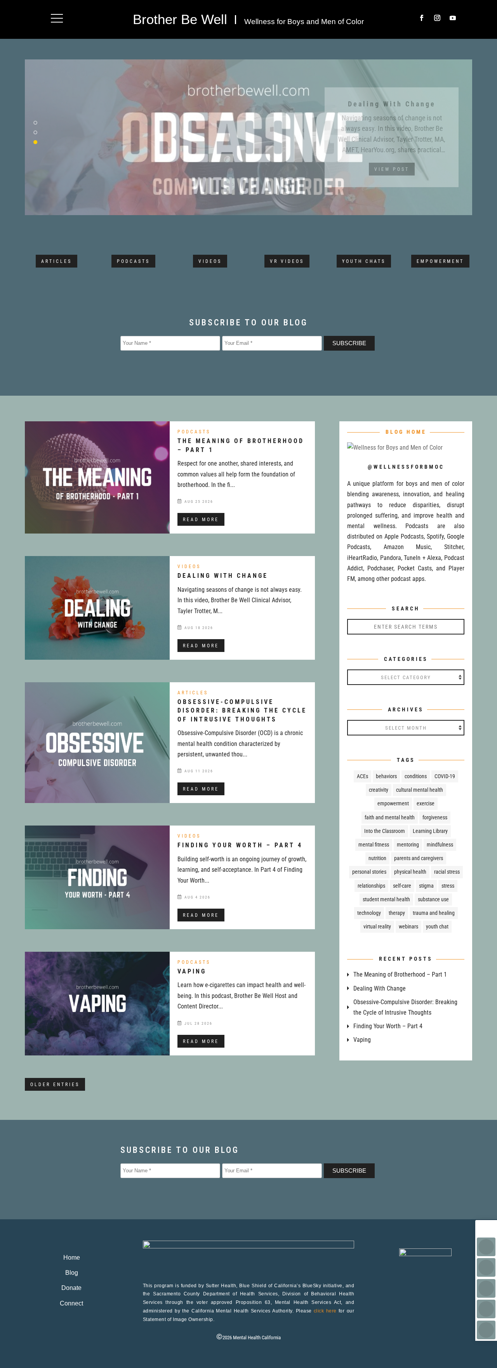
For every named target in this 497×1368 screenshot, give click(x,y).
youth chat (437, 926)
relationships (371, 886)
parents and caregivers (418, 858)
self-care (402, 886)
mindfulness (440, 844)
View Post (391, 184)
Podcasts (133, 261)
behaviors (386, 776)
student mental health (386, 899)
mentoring (408, 844)
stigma (426, 886)
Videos (210, 261)
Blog (71, 1272)
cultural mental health (419, 790)
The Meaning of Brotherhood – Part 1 (400, 974)
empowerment (393, 803)
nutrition (377, 858)
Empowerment (440, 261)
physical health (410, 872)
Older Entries (55, 1084)
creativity (378, 790)
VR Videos (287, 261)
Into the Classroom (384, 831)
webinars (408, 926)
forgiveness (434, 817)
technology (369, 913)
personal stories (369, 872)
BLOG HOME (406, 432)
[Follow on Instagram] (437, 18)
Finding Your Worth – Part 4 (239, 845)
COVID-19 (444, 776)
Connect (71, 1303)
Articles (56, 261)
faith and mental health (390, 817)
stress (447, 886)
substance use (433, 899)
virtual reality (377, 926)
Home (71, 1257)
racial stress (447, 872)
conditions (416, 776)
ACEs (362, 776)
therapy (397, 913)
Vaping (191, 971)
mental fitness (373, 844)
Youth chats (364, 261)
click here (325, 1311)
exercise (425, 803)
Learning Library (430, 831)
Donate (71, 1288)
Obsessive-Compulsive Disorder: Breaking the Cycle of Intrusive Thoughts (242, 710)
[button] (57, 18)
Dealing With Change (222, 575)
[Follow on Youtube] (453, 18)
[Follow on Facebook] (421, 18)
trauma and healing (434, 913)
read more (201, 519)
